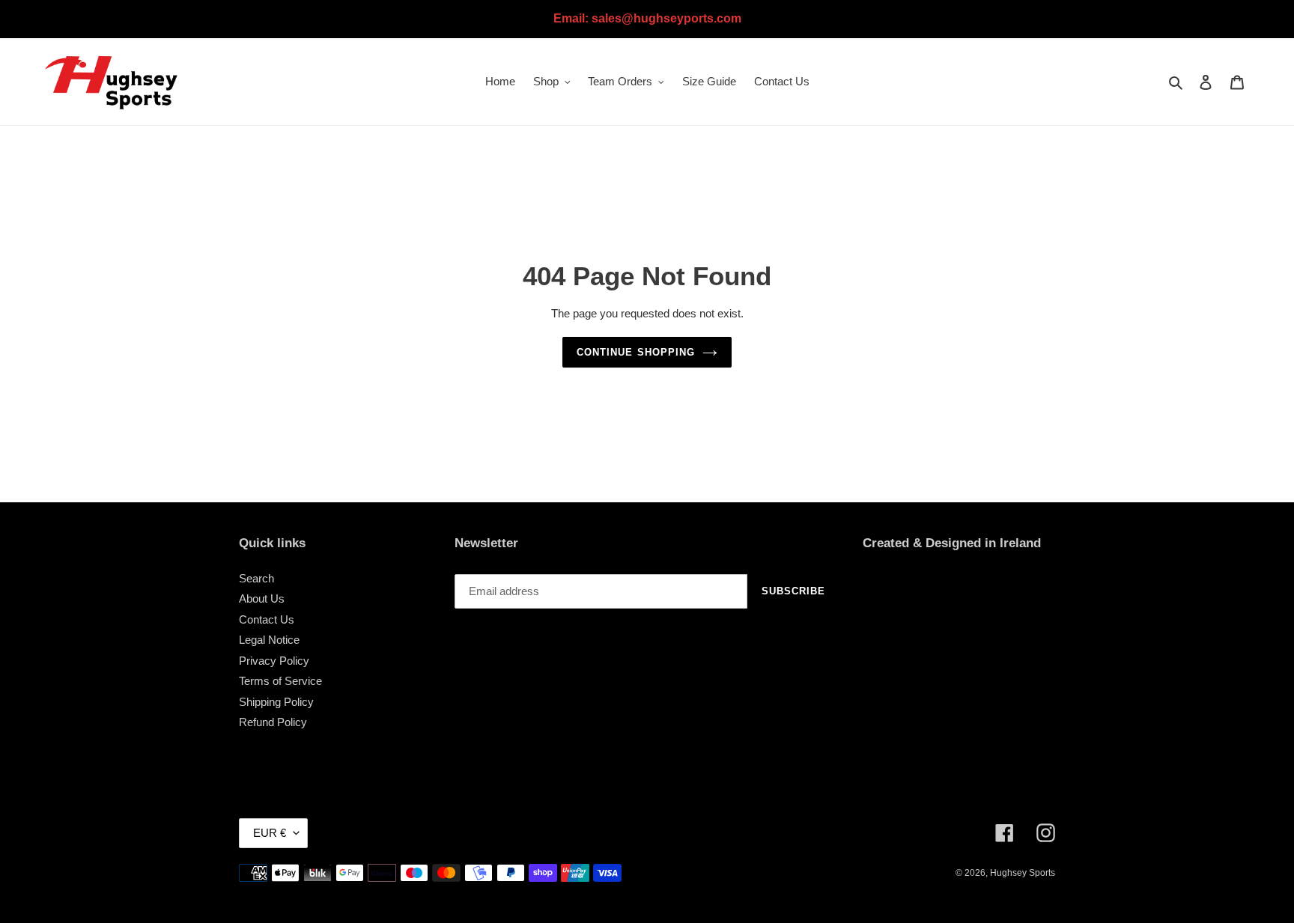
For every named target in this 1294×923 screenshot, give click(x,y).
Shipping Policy (276, 701)
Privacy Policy (274, 660)
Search (256, 578)
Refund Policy (273, 722)
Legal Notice (269, 639)
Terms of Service (280, 680)
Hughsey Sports (1022, 873)
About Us (262, 598)
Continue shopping (636, 352)
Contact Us (266, 619)
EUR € (269, 832)
